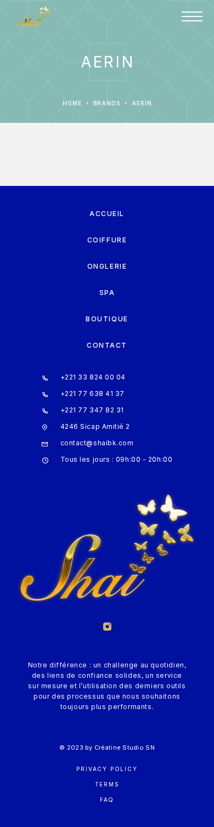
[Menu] (192, 16)
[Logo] (33, 16)
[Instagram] (107, 627)
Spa (107, 292)
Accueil (107, 213)
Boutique (107, 319)
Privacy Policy (106, 769)
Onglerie (107, 266)
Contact (107, 345)
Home (72, 103)
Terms (107, 784)
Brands (106, 103)
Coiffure (107, 240)
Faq (107, 799)
